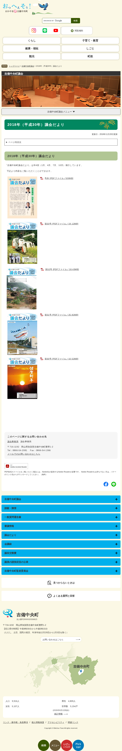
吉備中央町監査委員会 (16, 571)
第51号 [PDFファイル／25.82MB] (61, 315)
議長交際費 (10, 553)
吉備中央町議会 (28, 66)
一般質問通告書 (12, 517)
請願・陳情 (10, 508)
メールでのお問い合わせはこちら (23, 454)
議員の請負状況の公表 (16, 562)
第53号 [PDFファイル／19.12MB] (61, 224)
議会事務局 (12, 441)
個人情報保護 (38, 722)
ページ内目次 (14, 142)
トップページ (14, 66)
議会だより (10, 535)
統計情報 (58, 714)
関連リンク (73, 722)
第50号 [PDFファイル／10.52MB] (61, 359)
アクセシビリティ (56, 722)
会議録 (8, 544)
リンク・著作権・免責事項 (15, 722)
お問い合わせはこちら (53, 639)
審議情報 (9, 526)
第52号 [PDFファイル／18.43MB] (62, 269)
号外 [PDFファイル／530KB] (59, 178)
